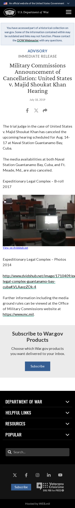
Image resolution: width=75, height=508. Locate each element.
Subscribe (38, 366)
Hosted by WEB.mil (37, 503)
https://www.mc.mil (18, 314)
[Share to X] (36, 111)
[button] (68, 12)
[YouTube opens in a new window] (60, 475)
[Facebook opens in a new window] (26, 475)
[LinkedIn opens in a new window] (48, 475)
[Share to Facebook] (27, 111)
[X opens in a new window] (14, 475)
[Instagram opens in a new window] (37, 475)
